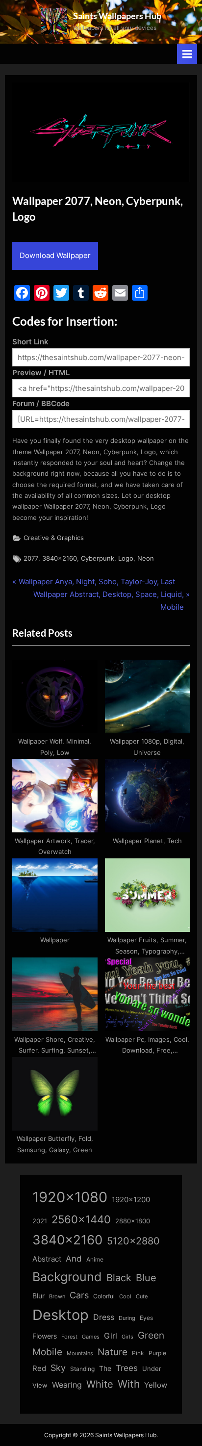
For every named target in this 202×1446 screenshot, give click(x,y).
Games (91, 1337)
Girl (110, 1336)
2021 (39, 1221)
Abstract (46, 1259)
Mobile (47, 1352)
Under (151, 1368)
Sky (58, 1368)
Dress (103, 1317)
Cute (142, 1296)
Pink (138, 1353)
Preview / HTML (41, 372)
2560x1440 (81, 1219)
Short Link (30, 341)
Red (39, 1368)
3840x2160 (59, 558)
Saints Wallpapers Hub (117, 15)
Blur (38, 1296)
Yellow (155, 1385)
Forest (69, 1336)
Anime (94, 1259)
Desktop (60, 1314)
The (105, 1368)
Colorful (104, 1296)
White (99, 1384)
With (129, 1384)
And (74, 1258)
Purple (157, 1353)
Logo (125, 558)
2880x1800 (132, 1221)
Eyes (146, 1317)
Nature (112, 1352)
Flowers (44, 1336)
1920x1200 (131, 1199)
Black (118, 1278)
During (127, 1318)
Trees (127, 1368)
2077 (31, 558)
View (40, 1385)
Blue (146, 1277)
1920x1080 (69, 1197)
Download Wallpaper (55, 255)
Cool (125, 1296)
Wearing (67, 1385)
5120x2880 (133, 1241)
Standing (82, 1368)
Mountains (80, 1353)
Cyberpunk (97, 558)
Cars (79, 1295)
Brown (57, 1296)
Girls (127, 1336)
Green (151, 1335)
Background (67, 1276)
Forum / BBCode (41, 403)
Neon (145, 558)
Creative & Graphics (54, 538)
